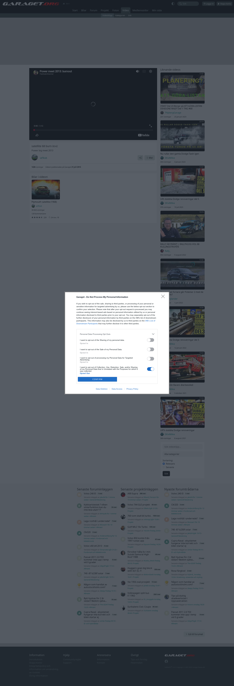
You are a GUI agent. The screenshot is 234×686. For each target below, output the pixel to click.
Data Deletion (102, 389)
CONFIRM (97, 379)
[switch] (150, 340)
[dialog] (117, 343)
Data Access (117, 389)
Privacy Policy (132, 389)
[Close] (163, 297)
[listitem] (117, 334)
